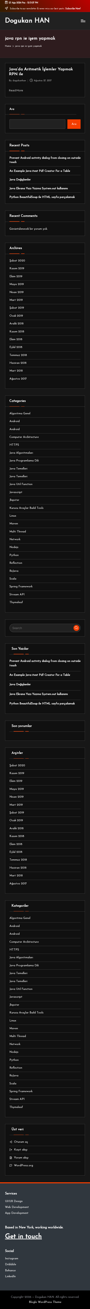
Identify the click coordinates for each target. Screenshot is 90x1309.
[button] (76, 628)
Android (14, 421)
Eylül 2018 (15, 347)
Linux (12, 516)
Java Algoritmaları (21, 453)
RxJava (13, 571)
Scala (12, 578)
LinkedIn (10, 1276)
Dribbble (10, 1264)
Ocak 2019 (16, 316)
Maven (13, 523)
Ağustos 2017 (18, 378)
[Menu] (83, 21)
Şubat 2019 (16, 308)
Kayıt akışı (20, 1149)
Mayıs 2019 (16, 284)
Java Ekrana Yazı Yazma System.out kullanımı (38, 188)
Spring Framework (20, 586)
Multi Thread (17, 531)
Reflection (15, 563)
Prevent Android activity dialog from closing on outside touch (45, 160)
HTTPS (14, 445)
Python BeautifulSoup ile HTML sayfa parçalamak (42, 197)
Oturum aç (21, 1142)
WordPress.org (23, 1165)
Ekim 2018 (15, 339)
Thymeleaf (16, 602)
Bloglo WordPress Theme (45, 1302)
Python (14, 555)
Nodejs (13, 547)
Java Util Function (20, 484)
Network (14, 539)
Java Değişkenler (20, 179)
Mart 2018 (16, 370)
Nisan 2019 (16, 292)
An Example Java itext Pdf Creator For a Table (39, 171)
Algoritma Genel (19, 413)
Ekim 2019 (15, 276)
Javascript (15, 492)
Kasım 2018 (16, 331)
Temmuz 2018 (18, 355)
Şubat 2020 (17, 260)
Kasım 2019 (16, 268)
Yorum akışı (21, 1157)
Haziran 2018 (18, 363)
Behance (10, 1270)
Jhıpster (14, 500)
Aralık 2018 (16, 323)
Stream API (16, 594)
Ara (11, 109)
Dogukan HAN (27, 20)
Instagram (11, 1258)
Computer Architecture (24, 437)
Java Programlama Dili (24, 460)
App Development (16, 1213)
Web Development (17, 1207)
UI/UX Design (14, 1201)
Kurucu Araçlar (26, 508)
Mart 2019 (16, 300)
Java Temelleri (18, 468)
